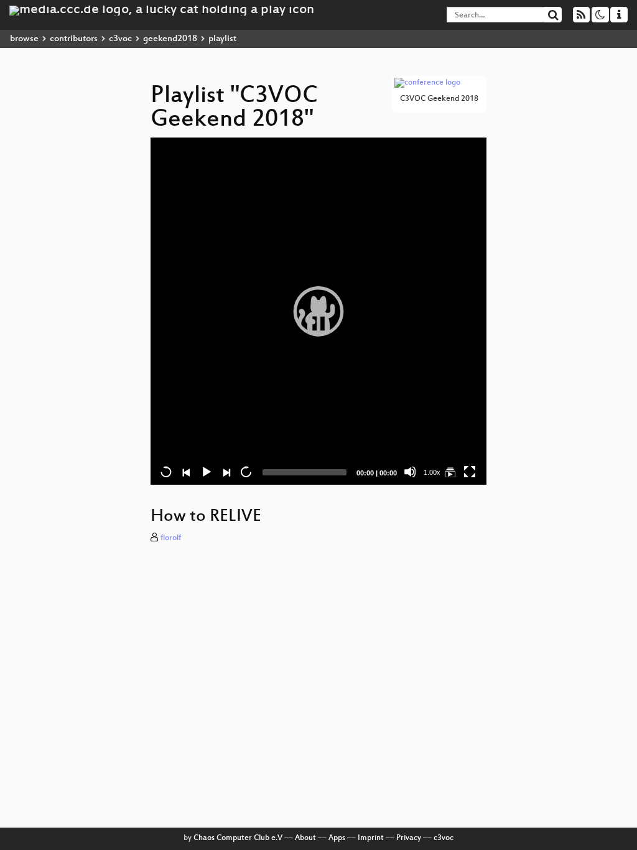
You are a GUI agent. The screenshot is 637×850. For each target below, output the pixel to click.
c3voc (120, 39)
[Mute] (410, 471)
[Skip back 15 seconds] (166, 471)
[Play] (318, 311)
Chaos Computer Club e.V (237, 838)
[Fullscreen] (469, 471)
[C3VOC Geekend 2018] (449, 471)
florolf (170, 538)
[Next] (225, 471)
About (305, 838)
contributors (74, 39)
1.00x (432, 472)
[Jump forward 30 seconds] (245, 471)
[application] (318, 311)
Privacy (408, 838)
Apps (336, 838)
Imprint (371, 838)
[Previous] (186, 471)
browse (24, 39)
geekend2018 (170, 39)
